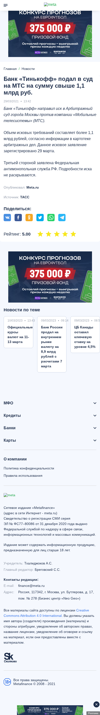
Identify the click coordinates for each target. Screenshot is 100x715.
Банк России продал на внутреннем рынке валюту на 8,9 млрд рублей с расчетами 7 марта (52, 346)
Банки (10, 428)
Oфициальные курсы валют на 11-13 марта (20, 334)
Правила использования (23, 475)
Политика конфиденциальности (29, 468)
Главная (10, 69)
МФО (8, 403)
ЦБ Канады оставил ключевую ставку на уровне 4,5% (84, 337)
